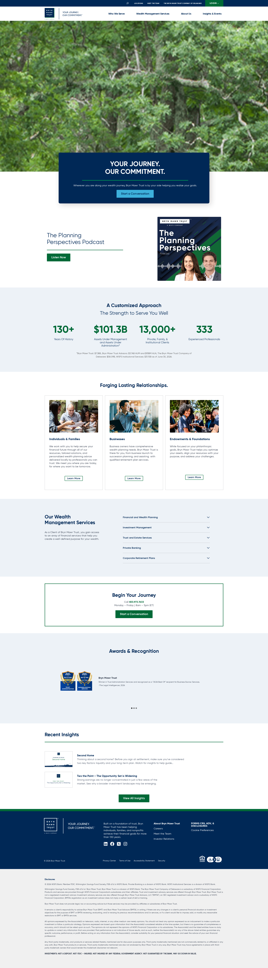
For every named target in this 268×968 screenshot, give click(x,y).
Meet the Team (153, 3)
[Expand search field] (128, 3)
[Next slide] (218, 681)
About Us (186, 13)
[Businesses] (134, 442)
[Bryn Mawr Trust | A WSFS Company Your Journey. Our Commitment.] (69, 826)
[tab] (131, 708)
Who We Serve (116, 13)
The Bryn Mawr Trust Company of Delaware (183, 3)
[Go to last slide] (49, 681)
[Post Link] (58, 759)
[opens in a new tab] (214, 859)
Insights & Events (212, 13)
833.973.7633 (136, 601)
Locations (138, 3)
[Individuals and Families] (74, 442)
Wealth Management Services (152, 13)
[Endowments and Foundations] (194, 442)
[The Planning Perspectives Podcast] (189, 249)
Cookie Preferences (202, 830)
